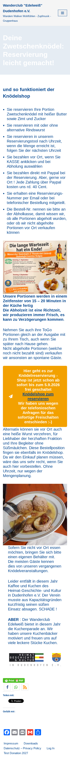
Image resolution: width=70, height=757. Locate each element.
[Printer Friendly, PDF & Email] (14, 680)
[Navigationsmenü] (62, 13)
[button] (7, 687)
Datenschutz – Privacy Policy (22, 748)
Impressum (11, 743)
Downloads (31, 743)
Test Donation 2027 (16, 753)
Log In (50, 748)
